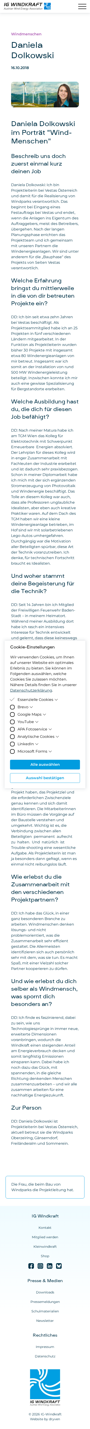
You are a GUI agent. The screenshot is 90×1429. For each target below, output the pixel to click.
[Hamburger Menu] (82, 6)
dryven (54, 1419)
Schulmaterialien (45, 1311)
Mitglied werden (45, 1237)
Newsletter (45, 1321)
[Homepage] (29, 6)
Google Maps (30, 714)
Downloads (45, 1292)
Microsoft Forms (32, 751)
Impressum (45, 1347)
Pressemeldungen (45, 1302)
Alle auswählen (45, 764)
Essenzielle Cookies (35, 699)
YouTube (26, 722)
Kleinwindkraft (45, 1246)
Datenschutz (45, 1356)
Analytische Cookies (36, 736)
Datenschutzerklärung (31, 690)
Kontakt (45, 1228)
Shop (45, 1256)
